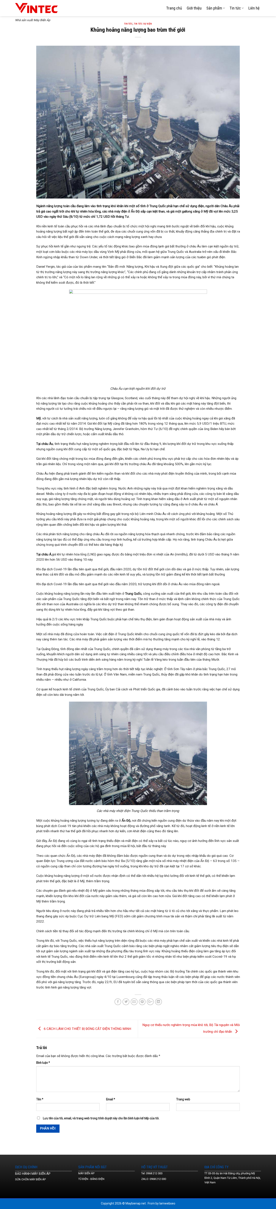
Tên (39, 1099)
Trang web (183, 1099)
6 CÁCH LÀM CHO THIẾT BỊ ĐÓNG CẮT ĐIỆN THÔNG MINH (87, 1029)
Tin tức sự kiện (143, 23)
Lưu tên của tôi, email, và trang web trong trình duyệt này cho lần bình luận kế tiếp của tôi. (101, 1118)
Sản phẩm (214, 8)
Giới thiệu (194, 8)
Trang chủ (174, 8)
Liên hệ (254, 8)
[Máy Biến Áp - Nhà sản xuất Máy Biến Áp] (39, 8)
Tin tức (235, 8)
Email (110, 1099)
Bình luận (43, 1062)
